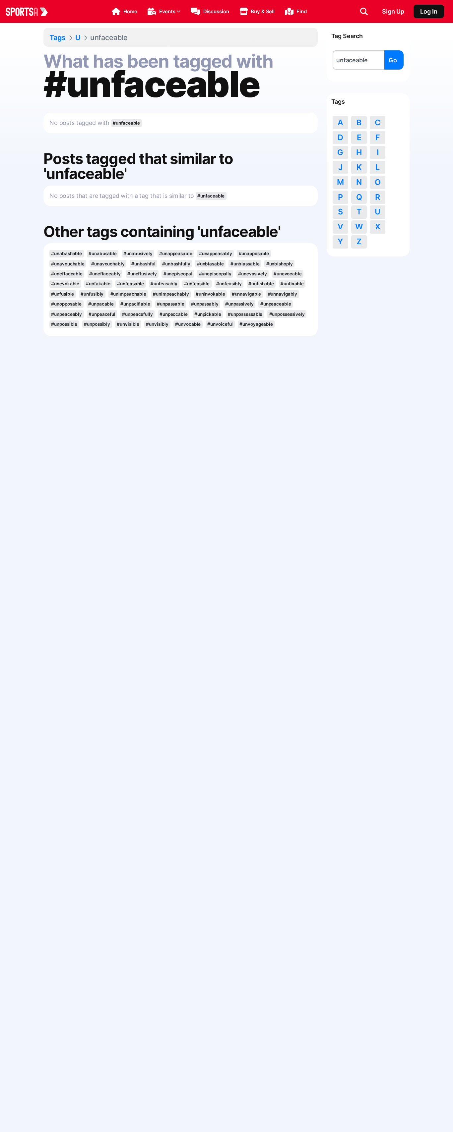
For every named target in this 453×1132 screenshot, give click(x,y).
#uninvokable (210, 294)
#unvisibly (157, 324)
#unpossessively (287, 314)
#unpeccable (174, 314)
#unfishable (261, 283)
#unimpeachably (171, 294)
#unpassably (205, 304)
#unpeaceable (275, 304)
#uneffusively (142, 273)
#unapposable (254, 253)
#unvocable (188, 324)
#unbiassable (245, 263)
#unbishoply (279, 263)
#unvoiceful (220, 324)
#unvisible (128, 324)
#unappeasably (215, 253)
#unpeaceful (102, 314)
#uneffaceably (105, 273)
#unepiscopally (215, 273)
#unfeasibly (229, 283)
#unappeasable (175, 253)
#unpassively (239, 304)
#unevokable (65, 283)
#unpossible (64, 324)
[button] (124, 11)
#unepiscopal (177, 273)
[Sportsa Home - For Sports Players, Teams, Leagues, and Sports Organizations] (31, 11)
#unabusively (138, 253)
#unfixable (292, 283)
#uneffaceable (67, 273)
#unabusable (103, 253)
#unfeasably (164, 283)
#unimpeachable (128, 294)
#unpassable (170, 304)
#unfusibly (92, 294)
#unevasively (252, 273)
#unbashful (143, 263)
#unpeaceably (66, 314)
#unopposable (66, 304)
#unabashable (66, 253)
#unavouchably (108, 263)
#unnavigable (246, 294)
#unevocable (288, 273)
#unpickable (207, 314)
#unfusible (62, 294)
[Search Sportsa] (364, 11)
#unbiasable (210, 263)
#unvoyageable (256, 324)
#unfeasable (130, 283)
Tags (57, 37)
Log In (428, 11)
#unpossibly (97, 324)
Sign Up (393, 11)
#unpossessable (245, 314)
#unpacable (101, 304)
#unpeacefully (137, 314)
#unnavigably (282, 294)
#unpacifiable (135, 304)
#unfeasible (197, 283)
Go (393, 60)
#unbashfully (176, 263)
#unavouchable (68, 263)
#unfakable (98, 283)
